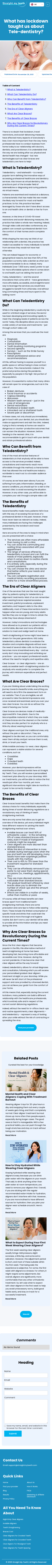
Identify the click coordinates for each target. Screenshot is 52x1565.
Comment (9, 1397)
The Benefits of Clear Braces (22, 118)
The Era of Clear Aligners (20, 108)
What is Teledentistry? (18, 89)
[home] (16, 4)
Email (7, 1380)
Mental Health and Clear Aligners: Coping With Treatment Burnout (26, 1096)
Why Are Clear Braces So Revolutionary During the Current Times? (27, 124)
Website (8, 1389)
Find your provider (26, 1028)
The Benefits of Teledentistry (22, 104)
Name (7, 1371)
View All (26, 1314)
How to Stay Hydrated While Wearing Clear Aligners (22, 1167)
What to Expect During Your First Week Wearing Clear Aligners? (25, 1244)
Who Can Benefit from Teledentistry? (26, 99)
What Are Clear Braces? (19, 113)
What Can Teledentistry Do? (22, 94)
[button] (47, 4)
